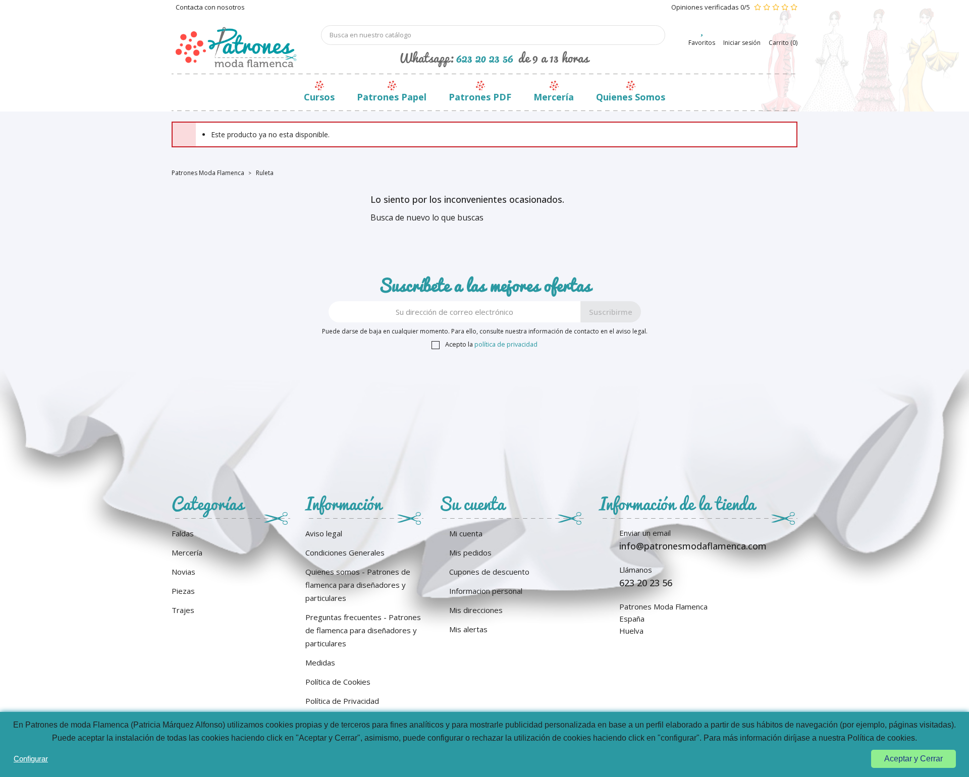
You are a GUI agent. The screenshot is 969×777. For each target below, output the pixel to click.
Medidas (320, 662)
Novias (183, 572)
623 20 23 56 (484, 57)
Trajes (183, 610)
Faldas (183, 533)
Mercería (553, 97)
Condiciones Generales (345, 552)
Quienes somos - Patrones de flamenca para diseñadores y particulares (357, 585)
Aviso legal (323, 533)
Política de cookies (881, 738)
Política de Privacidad (342, 701)
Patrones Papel (391, 97)
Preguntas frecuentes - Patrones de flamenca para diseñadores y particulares (363, 630)
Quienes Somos (630, 97)
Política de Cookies (337, 682)
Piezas (183, 591)
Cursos (319, 97)
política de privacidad (505, 344)
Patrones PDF (480, 97)
